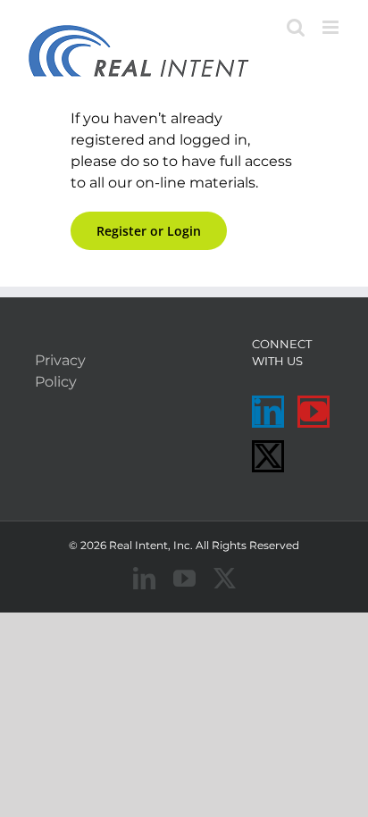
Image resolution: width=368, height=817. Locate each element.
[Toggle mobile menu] (331, 27)
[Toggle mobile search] (296, 27)
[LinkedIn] (268, 412)
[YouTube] (313, 412)
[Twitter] (268, 456)
